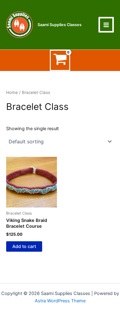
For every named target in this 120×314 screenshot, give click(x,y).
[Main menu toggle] (106, 24)
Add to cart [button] (24, 246)
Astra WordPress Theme (60, 301)
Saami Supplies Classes (60, 24)
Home (12, 92)
